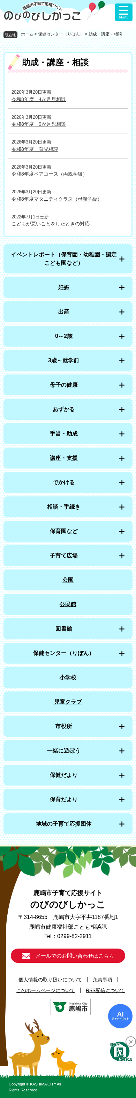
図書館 (63, 629)
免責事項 (102, 979)
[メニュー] (124, 12)
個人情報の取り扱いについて (50, 979)
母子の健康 (64, 385)
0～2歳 (64, 336)
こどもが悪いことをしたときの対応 (51, 223)
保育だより (64, 799)
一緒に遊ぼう (64, 750)
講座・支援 (64, 458)
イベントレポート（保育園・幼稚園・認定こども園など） (64, 259)
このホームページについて (45, 990)
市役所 (63, 726)
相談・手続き (64, 507)
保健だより (64, 775)
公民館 (68, 604)
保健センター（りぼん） (61, 34)
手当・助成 (64, 433)
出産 (63, 312)
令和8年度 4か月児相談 (39, 99)
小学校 (68, 677)
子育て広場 (64, 555)
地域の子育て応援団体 (64, 824)
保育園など (64, 531)
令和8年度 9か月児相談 (39, 124)
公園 (68, 580)
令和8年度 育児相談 (35, 149)
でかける (64, 482)
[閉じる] (131, 1041)
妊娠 (63, 287)
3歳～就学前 (63, 360)
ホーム (27, 34)
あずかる (64, 409)
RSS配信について (105, 990)
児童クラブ (68, 702)
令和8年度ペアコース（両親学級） (50, 174)
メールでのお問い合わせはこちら (75, 956)
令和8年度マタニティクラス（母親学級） (57, 199)
